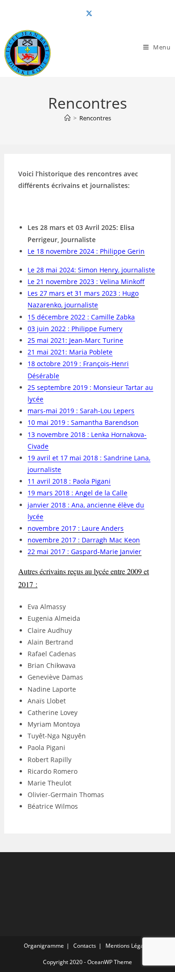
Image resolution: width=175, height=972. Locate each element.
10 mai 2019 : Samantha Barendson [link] (83, 422)
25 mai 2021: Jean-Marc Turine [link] (75, 340)
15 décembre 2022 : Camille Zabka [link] (81, 316)
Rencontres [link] (95, 118)
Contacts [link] (84, 946)
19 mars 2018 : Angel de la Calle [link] (77, 492)
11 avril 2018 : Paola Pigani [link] (69, 481)
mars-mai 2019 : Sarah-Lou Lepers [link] (81, 410)
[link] (87, 13)
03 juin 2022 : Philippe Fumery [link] (75, 328)
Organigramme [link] (44, 946)
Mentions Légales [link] (128, 946)
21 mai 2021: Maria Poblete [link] (70, 351)
